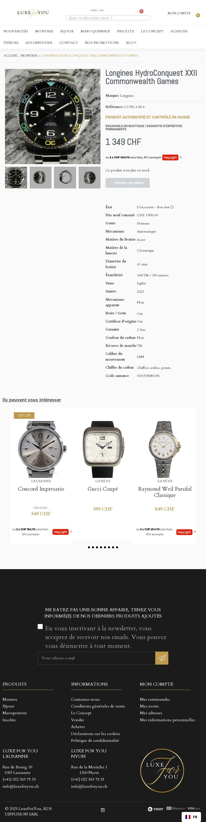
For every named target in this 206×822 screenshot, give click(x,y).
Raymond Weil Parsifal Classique (165, 492)
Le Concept (152, 31)
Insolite (125, 31)
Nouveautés (16, 31)
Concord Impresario (41, 489)
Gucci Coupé (103, 489)
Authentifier (39, 43)
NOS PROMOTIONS (102, 43)
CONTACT (69, 43)
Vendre (11, 43)
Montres (44, 31)
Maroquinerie (95, 31)
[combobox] (191, 817)
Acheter (179, 31)
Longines (127, 95)
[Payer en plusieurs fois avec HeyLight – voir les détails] (181, 157)
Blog (131, 43)
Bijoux (67, 31)
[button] (10, 116)
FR (195, 816)
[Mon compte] (118, 13)
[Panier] (140, 13)
